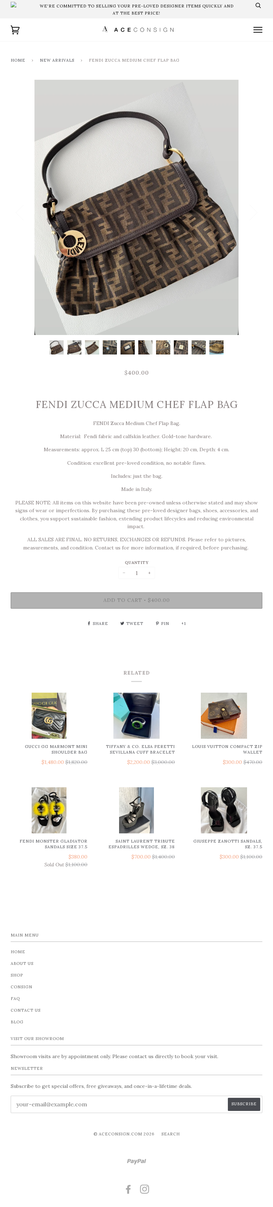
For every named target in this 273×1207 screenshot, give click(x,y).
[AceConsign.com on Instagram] (145, 1191)
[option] (136, 207)
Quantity (137, 562)
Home (18, 60)
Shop (17, 975)
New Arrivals (57, 60)
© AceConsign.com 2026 (124, 1133)
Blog (17, 1021)
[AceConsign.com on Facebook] (128, 1191)
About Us (22, 963)
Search (170, 1133)
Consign (21, 986)
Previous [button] (19, 213)
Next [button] (253, 213)
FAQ (15, 998)
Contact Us (26, 1010)
